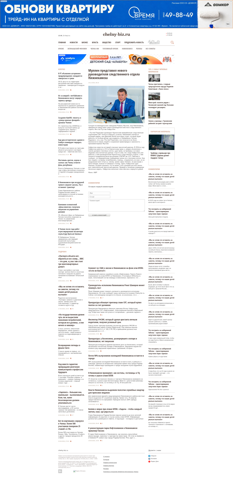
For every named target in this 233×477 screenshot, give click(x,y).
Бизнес (85, 42)
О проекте (106, 456)
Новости (74, 42)
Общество (106, 42)
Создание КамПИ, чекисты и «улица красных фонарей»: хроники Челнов (69, 120)
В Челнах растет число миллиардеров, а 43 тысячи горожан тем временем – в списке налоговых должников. (70, 409)
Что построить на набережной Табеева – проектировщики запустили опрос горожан (159, 211)
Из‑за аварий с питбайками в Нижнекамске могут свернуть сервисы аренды (70, 98)
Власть (95, 42)
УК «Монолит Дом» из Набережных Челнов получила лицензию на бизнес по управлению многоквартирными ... (71, 218)
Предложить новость (134, 42)
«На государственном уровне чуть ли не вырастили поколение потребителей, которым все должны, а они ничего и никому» (71, 320)
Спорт (117, 42)
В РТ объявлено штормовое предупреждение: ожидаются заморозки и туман (70, 76)
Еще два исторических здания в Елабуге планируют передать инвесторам (71, 142)
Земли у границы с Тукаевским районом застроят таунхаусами (160, 122)
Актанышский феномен (77, 48)
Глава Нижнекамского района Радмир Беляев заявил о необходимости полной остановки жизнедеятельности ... (70, 193)
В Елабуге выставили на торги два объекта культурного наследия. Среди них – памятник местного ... (71, 150)
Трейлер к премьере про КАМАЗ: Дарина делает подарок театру (160, 155)
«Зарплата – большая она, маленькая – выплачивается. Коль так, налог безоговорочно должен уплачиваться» (71, 397)
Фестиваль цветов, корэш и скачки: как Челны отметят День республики (69, 162)
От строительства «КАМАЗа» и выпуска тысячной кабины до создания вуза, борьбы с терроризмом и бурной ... (69, 128)
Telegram (153, 456)
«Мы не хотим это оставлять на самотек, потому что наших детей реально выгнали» (71, 290)
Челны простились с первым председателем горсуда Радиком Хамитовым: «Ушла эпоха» (160, 86)
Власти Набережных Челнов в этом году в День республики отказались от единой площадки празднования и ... (71, 171)
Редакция (106, 459)
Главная (62, 42)
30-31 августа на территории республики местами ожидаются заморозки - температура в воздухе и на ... (71, 84)
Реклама (106, 468)
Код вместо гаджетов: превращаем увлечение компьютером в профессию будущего (70, 368)
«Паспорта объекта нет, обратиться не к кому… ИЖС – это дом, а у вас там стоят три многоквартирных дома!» (71, 261)
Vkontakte (154, 458)
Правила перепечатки (110, 462)
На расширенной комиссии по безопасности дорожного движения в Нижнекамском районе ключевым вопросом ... (71, 106)
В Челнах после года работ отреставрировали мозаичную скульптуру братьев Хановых (70, 231)
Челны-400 (95, 48)
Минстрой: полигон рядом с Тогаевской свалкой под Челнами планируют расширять (161, 105)
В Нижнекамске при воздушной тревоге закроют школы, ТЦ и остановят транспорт (71, 185)
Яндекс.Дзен (155, 461)
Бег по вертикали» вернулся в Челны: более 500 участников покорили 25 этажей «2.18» (71, 424)
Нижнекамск (127, 48)
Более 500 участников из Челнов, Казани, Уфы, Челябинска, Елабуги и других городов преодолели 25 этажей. (71, 435)
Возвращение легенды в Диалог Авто (69, 346)
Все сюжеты (150, 48)
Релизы (139, 48)
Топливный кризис (110, 48)
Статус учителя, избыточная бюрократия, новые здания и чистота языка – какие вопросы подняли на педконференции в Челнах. (69, 332)
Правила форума (108, 465)
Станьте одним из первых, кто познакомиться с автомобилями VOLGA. (70, 353)
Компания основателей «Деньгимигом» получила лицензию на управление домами (69, 208)
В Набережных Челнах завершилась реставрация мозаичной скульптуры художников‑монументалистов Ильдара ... (69, 240)
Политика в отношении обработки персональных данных (120, 471)
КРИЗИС (61, 48)
